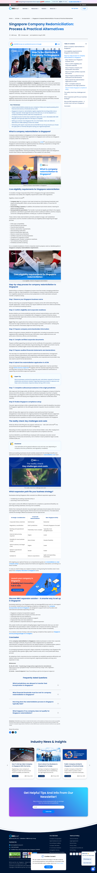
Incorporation (26, 18)
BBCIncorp (14, 35)
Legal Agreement (74, 840)
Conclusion (67, 106)
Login (84, 8)
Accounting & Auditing (55, 843)
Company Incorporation (55, 838)
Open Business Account (55, 840)
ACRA (41, 142)
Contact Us (12, 842)
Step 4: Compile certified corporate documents (75, 72)
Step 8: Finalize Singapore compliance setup (76, 88)
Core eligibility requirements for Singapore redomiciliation (73, 52)
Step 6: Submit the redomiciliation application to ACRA (74, 80)
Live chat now (87, 862)
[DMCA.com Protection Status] (14, 855)
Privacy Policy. (60, 863)
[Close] (95, 852)
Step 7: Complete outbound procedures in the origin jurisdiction (75, 84)
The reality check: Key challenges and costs (74, 93)
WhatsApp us (87, 859)
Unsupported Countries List (76, 847)
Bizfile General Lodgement (21, 368)
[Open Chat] (93, 869)
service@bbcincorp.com (17, 845)
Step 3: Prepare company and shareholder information (73, 68)
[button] (14, 4)
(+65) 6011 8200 (15, 847)
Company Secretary (55, 845)
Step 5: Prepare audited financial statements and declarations (74, 76)
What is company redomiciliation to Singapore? (74, 47)
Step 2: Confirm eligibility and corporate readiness (73, 64)
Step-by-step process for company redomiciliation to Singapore (74, 56)
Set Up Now (75, 8)
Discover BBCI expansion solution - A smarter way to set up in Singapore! (74, 102)
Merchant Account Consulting (57, 852)
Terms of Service (74, 838)
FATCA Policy (73, 850)
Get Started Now (17, 590)
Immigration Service (54, 850)
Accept (48, 867)
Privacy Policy (73, 845)
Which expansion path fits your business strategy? (75, 97)
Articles (17, 18)
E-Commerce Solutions (55, 847)
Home (10, 18)
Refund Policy (73, 843)
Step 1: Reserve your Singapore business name (73, 60)
